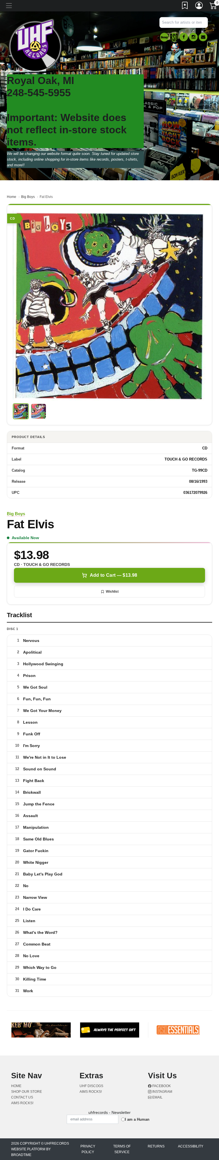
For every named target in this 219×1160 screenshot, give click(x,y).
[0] (213, 7)
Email (157, 1097)
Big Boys (28, 197)
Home (11, 197)
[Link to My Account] (199, 6)
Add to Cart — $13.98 (113, 575)
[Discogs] (164, 37)
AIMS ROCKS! (22, 1103)
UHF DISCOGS (91, 1086)
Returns (156, 1146)
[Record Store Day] (174, 37)
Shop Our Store (26, 1092)
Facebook (161, 1086)
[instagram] (193, 37)
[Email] (203, 37)
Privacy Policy (87, 1149)
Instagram (161, 1092)
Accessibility (190, 1146)
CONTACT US (22, 1097)
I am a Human (137, 1119)
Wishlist (112, 592)
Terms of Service (122, 1149)
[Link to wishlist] (185, 6)
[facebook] (183, 37)
